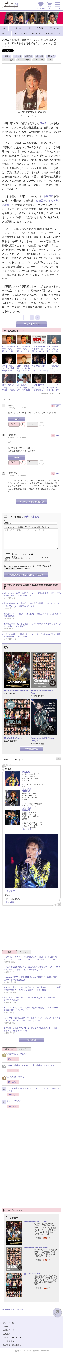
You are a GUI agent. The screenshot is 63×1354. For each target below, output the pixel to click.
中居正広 (6, 56)
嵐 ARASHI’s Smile (13, 738)
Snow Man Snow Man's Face (42, 691)
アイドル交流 (8, 60)
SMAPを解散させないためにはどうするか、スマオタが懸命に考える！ (33, 1089)
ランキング (24, 952)
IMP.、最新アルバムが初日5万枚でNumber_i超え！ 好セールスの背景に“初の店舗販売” (32, 998)
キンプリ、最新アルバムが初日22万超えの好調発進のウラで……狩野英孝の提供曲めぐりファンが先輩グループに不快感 (32, 988)
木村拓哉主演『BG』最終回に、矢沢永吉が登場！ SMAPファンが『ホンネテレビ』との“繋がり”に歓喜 (31, 604)
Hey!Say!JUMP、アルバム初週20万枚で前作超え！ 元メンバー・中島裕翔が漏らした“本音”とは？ (32, 1009)
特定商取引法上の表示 (12, 1345)
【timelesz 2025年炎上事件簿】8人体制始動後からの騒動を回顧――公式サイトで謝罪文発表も (32, 978)
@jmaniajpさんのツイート (13, 1309)
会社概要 (6, 1334)
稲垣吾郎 (28, 56)
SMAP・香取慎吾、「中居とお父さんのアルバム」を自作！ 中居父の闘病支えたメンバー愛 (23, 372)
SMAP (42, 123)
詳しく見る (27, 789)
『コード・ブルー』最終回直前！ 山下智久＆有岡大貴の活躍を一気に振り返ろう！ (53, 391)
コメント (7, 527)
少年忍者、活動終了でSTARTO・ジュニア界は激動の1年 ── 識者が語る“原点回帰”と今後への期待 (31, 1029)
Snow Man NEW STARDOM (16, 690)
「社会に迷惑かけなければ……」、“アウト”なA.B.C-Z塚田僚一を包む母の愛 (53, 372)
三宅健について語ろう (16, 1077)
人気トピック (9, 1049)
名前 (5, 521)
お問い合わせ (8, 1330)
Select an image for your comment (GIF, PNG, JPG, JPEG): (28, 566)
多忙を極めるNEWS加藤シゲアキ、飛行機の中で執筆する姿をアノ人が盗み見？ (23, 391)
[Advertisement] (31, 929)
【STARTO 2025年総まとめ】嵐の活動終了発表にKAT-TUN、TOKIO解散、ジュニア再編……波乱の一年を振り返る (32, 968)
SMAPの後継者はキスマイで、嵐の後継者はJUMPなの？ (30, 1065)
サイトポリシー (9, 1341)
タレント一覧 (8, 1323)
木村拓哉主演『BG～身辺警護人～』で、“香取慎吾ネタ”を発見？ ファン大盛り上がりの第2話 (32, 625)
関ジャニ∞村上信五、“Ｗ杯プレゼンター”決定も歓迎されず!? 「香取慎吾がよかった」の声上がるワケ (32, 594)
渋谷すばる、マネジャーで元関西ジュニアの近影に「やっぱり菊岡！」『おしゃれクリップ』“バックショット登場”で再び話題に (30, 958)
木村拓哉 (17, 56)
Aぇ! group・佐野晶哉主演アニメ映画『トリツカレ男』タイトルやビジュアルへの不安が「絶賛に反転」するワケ (32, 1019)
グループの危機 (24, 60)
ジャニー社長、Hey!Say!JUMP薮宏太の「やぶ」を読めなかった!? (8, 371)
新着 (9, 952)
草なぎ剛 (39, 56)
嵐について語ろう (14, 1101)
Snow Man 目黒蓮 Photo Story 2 (42, 739)
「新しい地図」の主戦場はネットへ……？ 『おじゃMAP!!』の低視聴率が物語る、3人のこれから (32, 635)
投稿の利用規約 (31, 516)
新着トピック (24, 1049)
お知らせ (6, 1326)
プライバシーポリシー (12, 1337)
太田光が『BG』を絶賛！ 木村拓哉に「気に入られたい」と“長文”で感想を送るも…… (32, 615)
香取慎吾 (50, 56)
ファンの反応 (39, 60)
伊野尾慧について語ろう (17, 1054)
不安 (50, 60)
